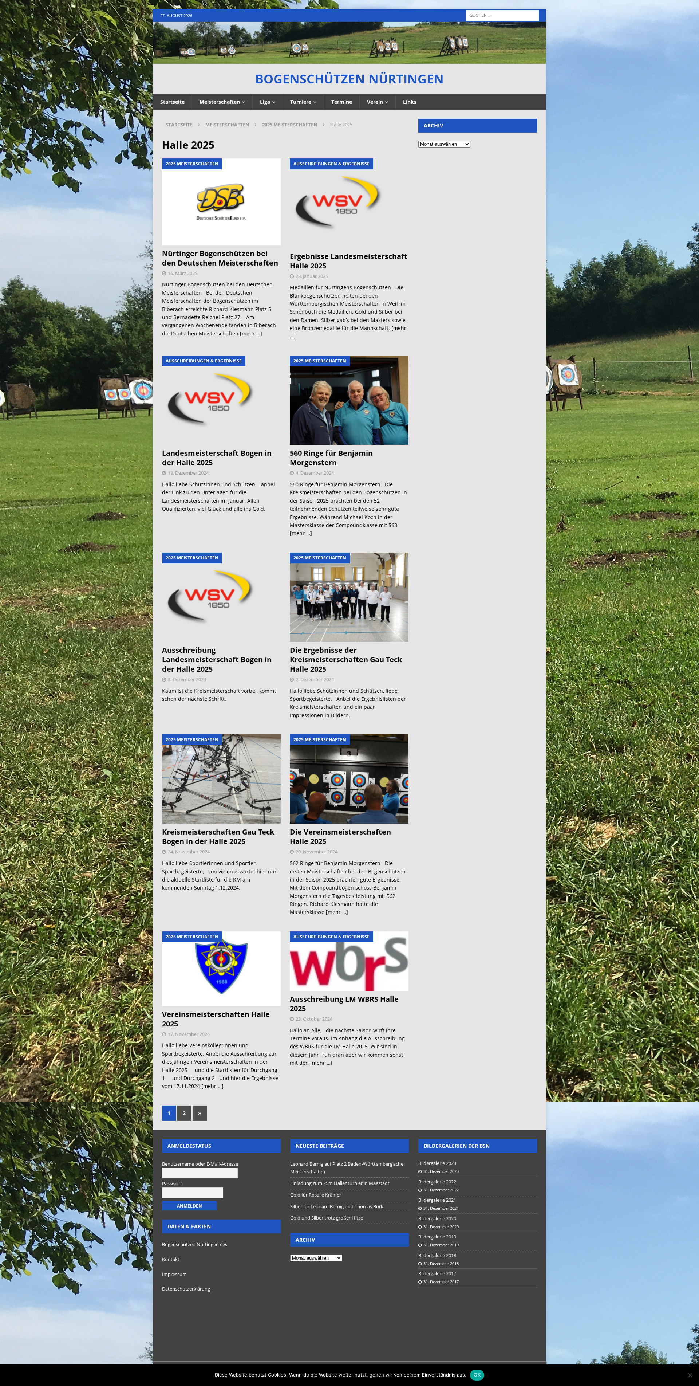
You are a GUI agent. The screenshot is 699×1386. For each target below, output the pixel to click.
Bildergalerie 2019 (437, 1236)
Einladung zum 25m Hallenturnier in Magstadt (340, 1183)
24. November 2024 (189, 851)
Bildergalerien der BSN (457, 1145)
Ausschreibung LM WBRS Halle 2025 (344, 1003)
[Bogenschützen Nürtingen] (349, 59)
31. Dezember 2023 (441, 1171)
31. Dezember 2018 (441, 1263)
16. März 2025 (182, 273)
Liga (265, 101)
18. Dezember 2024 (188, 473)
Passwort (172, 1183)
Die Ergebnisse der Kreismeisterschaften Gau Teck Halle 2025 (346, 659)
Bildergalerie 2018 (437, 1255)
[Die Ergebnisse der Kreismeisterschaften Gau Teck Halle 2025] (349, 597)
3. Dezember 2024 (187, 679)
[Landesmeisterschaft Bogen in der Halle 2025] (221, 400)
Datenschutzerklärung (186, 1288)
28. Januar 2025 (312, 276)
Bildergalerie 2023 (437, 1163)
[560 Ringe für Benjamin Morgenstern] (349, 400)
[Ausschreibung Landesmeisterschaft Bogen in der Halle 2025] (221, 597)
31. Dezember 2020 (441, 1226)
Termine (341, 101)
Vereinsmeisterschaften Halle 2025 (216, 1019)
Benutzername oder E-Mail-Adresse (200, 1164)
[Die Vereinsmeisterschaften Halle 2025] (349, 779)
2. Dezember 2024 (315, 679)
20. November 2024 (316, 851)
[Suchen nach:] (502, 14)
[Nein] (690, 1375)
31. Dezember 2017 (441, 1281)
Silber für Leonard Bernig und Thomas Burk (336, 1206)
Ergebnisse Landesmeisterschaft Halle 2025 (348, 261)
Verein (375, 101)
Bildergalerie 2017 (437, 1273)
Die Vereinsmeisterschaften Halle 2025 (340, 836)
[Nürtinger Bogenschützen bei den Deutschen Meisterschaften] (221, 201)
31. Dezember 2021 (441, 1208)
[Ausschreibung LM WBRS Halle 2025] (349, 961)
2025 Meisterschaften (289, 124)
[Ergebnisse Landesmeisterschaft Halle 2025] (349, 203)
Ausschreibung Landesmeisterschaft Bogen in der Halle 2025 (217, 659)
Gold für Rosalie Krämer (315, 1194)
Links (409, 101)
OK (477, 1375)
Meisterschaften (220, 101)
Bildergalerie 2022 (437, 1181)
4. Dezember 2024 (315, 473)
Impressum (174, 1274)
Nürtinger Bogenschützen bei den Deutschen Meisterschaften (220, 258)
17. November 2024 (189, 1034)
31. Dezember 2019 (441, 1245)
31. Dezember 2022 (441, 1190)
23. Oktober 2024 (314, 1019)
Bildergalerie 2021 (437, 1200)
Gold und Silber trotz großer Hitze (326, 1217)
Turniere (300, 101)
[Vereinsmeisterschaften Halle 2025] (221, 968)
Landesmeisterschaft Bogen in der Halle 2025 (217, 457)
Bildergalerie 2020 (437, 1218)
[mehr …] (251, 333)
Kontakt (170, 1259)
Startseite (172, 101)
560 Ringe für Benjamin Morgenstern (331, 457)
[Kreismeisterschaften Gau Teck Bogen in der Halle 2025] (221, 779)
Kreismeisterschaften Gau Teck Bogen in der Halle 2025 (218, 836)
